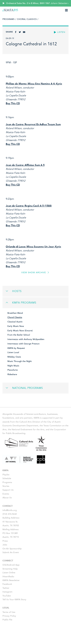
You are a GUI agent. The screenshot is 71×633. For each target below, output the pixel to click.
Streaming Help (10, 569)
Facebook (7, 584)
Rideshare (12, 374)
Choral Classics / (27, 19)
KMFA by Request (16, 348)
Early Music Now (15, 326)
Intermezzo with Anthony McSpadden (25, 339)
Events (5, 494)
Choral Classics (14, 317)
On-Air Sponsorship (12, 548)
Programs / (9, 19)
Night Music (13, 365)
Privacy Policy (9, 616)
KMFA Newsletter (11, 580)
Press (5, 541)
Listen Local (13, 352)
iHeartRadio (8, 576)
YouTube (6, 595)
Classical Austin (14, 321)
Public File (7, 619)
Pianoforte (12, 370)
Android (11, 565)
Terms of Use (8, 612)
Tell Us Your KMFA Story (14, 599)
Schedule (6, 478)
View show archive (34, 272)
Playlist (5, 474)
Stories (5, 486)
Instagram (7, 592)
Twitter (5, 588)
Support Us (8, 490)
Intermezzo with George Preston (23, 343)
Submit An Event (10, 552)
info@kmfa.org (9, 510)
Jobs (4, 544)
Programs (7, 482)
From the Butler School (18, 335)
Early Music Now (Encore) (20, 330)
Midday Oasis (14, 357)
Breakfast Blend (15, 313)
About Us (7, 497)
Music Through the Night (19, 361)
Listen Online (8, 572)
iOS (4, 565)
